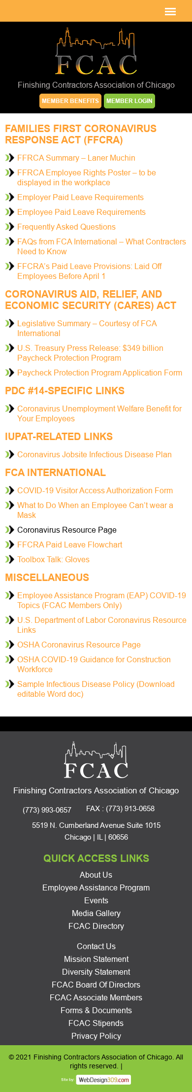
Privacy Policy (96, 1036)
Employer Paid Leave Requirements (80, 197)
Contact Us (96, 946)
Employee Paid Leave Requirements (81, 212)
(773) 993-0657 (47, 810)
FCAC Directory (96, 926)
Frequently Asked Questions (66, 227)
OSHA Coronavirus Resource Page (79, 645)
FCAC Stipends (96, 1023)
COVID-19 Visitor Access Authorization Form (95, 490)
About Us (96, 875)
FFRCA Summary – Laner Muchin (76, 158)
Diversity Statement (96, 972)
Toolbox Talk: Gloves (53, 559)
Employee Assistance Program (96, 888)
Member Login (129, 101)
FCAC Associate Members (96, 997)
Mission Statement (96, 959)
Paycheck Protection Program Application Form (99, 373)
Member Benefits (70, 101)
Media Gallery (96, 913)
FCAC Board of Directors (96, 985)
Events (96, 900)
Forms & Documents (96, 1010)
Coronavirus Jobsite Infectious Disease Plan (94, 454)
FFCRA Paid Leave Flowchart (69, 545)
